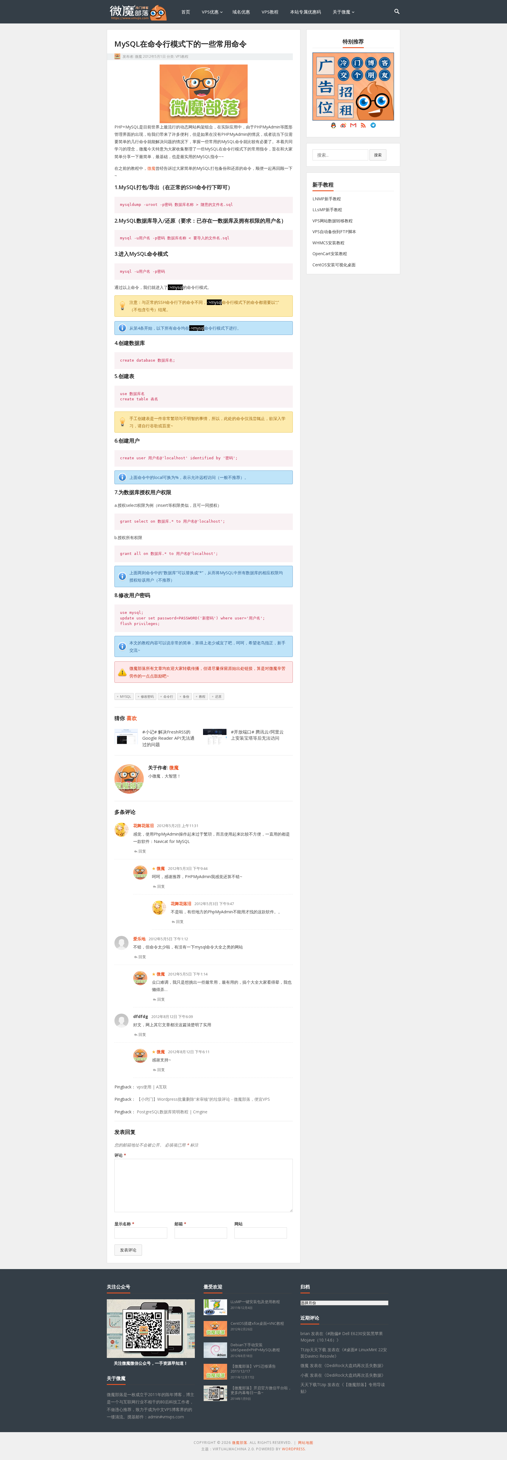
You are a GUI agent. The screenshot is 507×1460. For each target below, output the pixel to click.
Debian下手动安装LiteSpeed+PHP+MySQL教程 (255, 1347)
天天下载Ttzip (313, 1384)
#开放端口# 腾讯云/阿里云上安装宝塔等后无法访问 (257, 735)
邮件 (353, 126)
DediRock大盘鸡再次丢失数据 (353, 1365)
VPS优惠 (210, 12)
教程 (202, 696)
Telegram (373, 126)
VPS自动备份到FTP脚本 (334, 231)
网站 (238, 1224)
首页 (185, 12)
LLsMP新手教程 (327, 209)
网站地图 (305, 1442)
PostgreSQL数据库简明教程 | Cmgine (172, 1112)
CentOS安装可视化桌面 (334, 264)
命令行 (168, 696)
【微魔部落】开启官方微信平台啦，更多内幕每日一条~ (261, 1390)
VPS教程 (270, 12)
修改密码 (147, 696)
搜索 (378, 154)
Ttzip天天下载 (313, 1349)
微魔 (138, 56)
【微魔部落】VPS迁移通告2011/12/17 (253, 1369)
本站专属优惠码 (305, 12)
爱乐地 (139, 938)
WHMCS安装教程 (328, 242)
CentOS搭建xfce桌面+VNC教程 (257, 1323)
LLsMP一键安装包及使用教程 (255, 1301)
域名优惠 (241, 12)
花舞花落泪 (143, 825)
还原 (218, 696)
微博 (343, 126)
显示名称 (124, 1224)
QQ (333, 126)
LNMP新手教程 (326, 198)
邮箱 (180, 1224)
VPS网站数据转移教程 (332, 220)
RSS (363, 127)
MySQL (125, 696)
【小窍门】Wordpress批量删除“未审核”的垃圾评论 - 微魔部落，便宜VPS (203, 1099)
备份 (186, 696)
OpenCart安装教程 (329, 253)
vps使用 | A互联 (152, 1087)
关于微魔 (341, 12)
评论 (120, 1155)
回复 (142, 851)
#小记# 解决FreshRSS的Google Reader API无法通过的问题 (168, 738)
